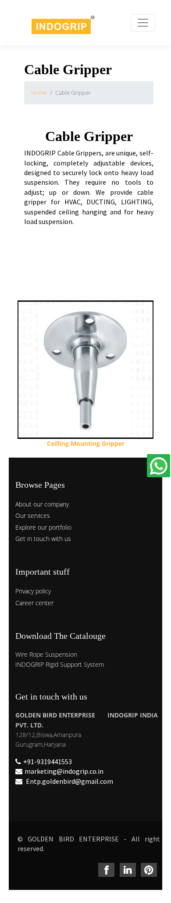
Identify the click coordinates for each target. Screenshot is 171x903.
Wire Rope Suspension (46, 654)
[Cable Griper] (86, 375)
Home (38, 93)
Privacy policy (33, 591)
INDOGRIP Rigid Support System (59, 664)
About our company (42, 504)
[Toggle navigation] (143, 22)
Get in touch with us (43, 538)
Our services (32, 515)
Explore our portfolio (43, 527)
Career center (34, 603)
